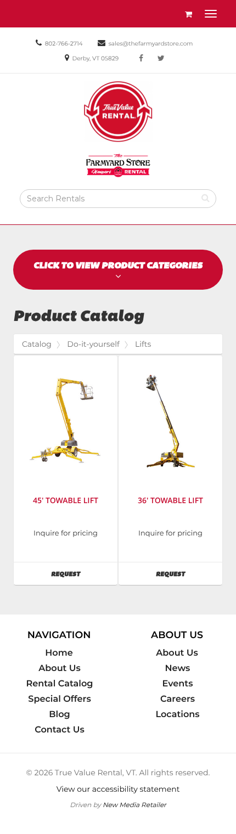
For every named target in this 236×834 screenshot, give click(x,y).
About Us (59, 668)
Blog (59, 714)
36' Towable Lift (170, 500)
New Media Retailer (134, 805)
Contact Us (60, 729)
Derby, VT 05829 (95, 58)
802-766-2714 (64, 43)
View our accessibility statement (118, 789)
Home (58, 652)
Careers (177, 699)
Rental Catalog (59, 683)
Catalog (37, 344)
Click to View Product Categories (118, 265)
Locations (177, 714)
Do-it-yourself (93, 344)
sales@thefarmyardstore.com (151, 43)
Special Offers (59, 699)
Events (177, 683)
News (177, 668)
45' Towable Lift (65, 500)
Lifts (143, 344)
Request (84, 573)
